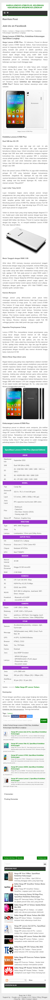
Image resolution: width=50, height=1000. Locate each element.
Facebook (15, 716)
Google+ (23, 716)
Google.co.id (26, 997)
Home (5, 31)
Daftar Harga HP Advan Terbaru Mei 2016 (29, 915)
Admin (35, 999)
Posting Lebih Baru (9, 858)
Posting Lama (42, 858)
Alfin (23, 999)
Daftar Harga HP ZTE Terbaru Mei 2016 (28, 947)
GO (45, 864)
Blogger (44, 997)
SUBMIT (44, 721)
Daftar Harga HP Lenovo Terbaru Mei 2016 (30, 936)
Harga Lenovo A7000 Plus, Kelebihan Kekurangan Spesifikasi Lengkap (25, 6)
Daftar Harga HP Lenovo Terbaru (27, 687)
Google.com (16, 997)
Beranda (20, 858)
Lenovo (11, 31)
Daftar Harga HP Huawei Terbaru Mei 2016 (29, 968)
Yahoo (34, 997)
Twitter (29, 716)
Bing (39, 997)
